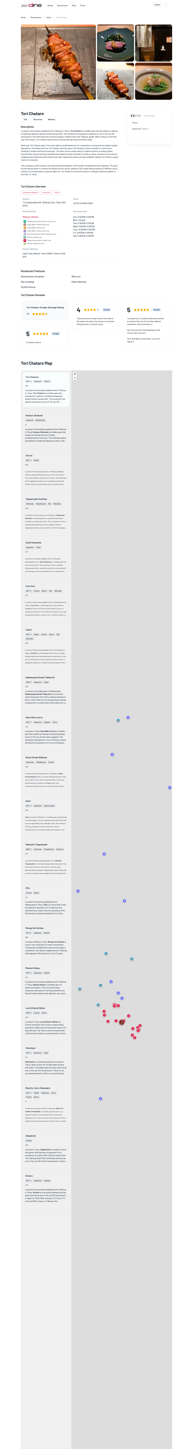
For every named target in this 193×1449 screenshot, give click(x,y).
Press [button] (82, 5)
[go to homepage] (31, 7)
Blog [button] (74, 5)
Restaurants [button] (62, 5)
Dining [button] (50, 5)
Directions (37, 120)
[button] (98, 1005)
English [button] (157, 5)
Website (51, 120)
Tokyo (48, 17)
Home (23, 17)
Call (25, 120)
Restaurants (36, 17)
